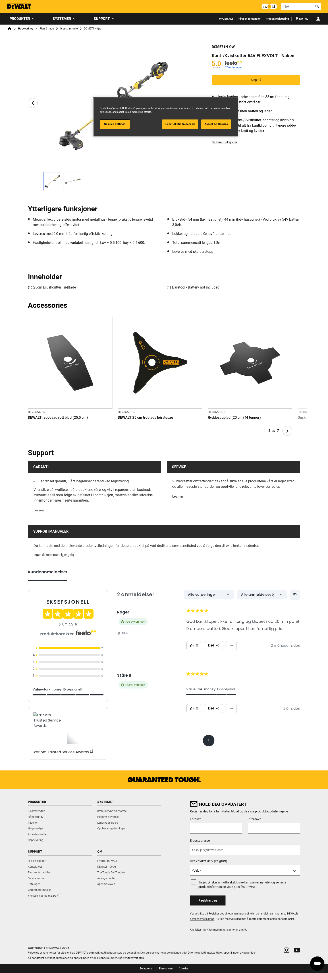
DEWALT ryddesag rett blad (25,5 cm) (58, 417)
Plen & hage (46, 28)
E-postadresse (200, 840)
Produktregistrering (277, 18)
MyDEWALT (226, 18)
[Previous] (33, 103)
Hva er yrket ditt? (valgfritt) (208, 861)
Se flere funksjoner (224, 142)
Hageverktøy (25, 28)
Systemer (62, 19)
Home (9, 29)
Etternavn (254, 819)
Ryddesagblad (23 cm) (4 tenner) (234, 417)
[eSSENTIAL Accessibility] (269, 6)
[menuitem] (21, 19)
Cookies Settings (114, 124)
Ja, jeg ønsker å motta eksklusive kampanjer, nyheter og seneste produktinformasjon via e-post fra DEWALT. (242, 885)
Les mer (38, 510)
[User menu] (318, 19)
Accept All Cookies (216, 124)
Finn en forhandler (249, 18)
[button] (286, 950)
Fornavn (195, 819)
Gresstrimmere (69, 28)
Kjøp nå (256, 80)
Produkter (20, 19)
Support (102, 19)
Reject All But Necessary (180, 124)
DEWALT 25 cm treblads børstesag (145, 417)
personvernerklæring (202, 919)
